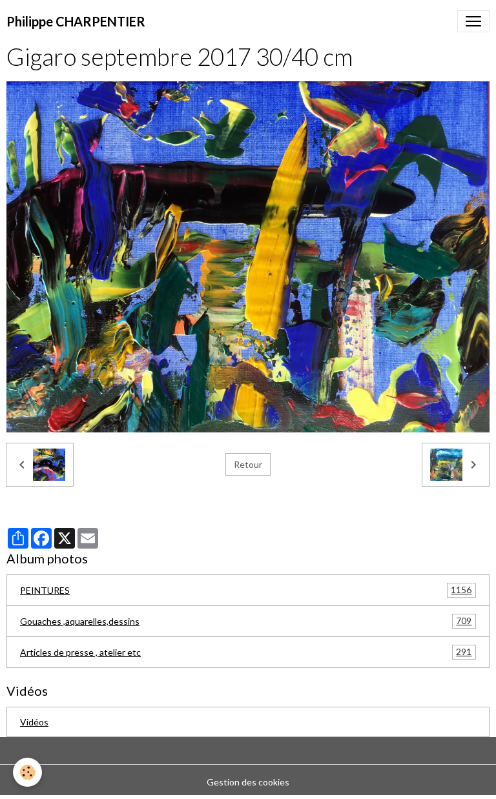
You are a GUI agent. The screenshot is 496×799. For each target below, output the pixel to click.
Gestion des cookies (248, 781)
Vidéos (34, 721)
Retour (248, 464)
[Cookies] (27, 772)
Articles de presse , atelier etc (245, 652)
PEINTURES (245, 590)
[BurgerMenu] (473, 21)
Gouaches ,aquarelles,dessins (245, 621)
